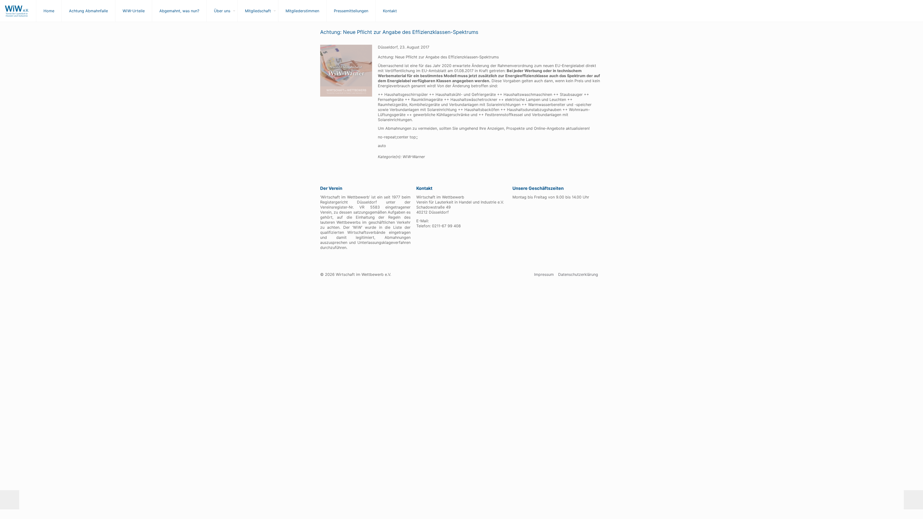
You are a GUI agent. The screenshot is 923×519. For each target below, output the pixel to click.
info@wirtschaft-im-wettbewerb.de (462, 220)
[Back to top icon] (900, 509)
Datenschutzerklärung (578, 274)
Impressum (544, 274)
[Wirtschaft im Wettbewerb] (17, 11)
